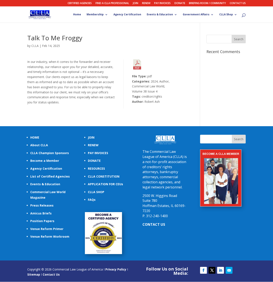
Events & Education (160, 14)
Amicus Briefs (41, 213)
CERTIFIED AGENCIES (80, 3)
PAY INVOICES (162, 3)
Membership (95, 14)
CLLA (35, 46)
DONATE (179, 3)
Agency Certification (127, 14)
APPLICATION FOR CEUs (105, 184)
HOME (34, 137)
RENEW (146, 3)
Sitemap (33, 274)
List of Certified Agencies (50, 176)
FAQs (92, 200)
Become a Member (44, 161)
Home (77, 14)
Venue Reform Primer (46, 229)
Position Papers (42, 221)
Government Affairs (196, 14)
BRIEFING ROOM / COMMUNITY (207, 3)
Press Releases (42, 205)
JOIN (135, 3)
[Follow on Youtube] (229, 270)
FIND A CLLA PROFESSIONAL (112, 3)
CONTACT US (238, 3)
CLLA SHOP (96, 192)
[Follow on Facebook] (203, 270)
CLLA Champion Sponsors (49, 153)
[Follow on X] (212, 270)
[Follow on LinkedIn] (220, 270)
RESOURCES (96, 168)
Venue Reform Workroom (49, 236)
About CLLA (39, 145)
